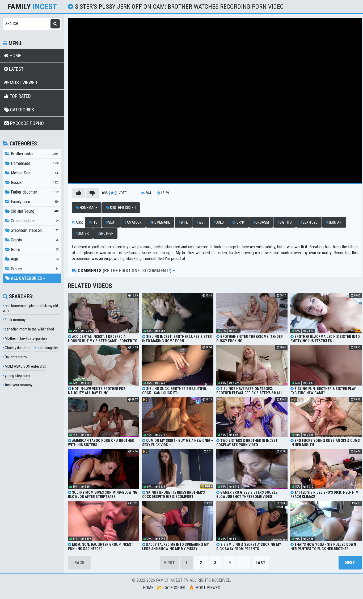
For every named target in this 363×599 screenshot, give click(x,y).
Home (15, 55)
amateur (133, 222)
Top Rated (20, 96)
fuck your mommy (18, 385)
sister (82, 233)
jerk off (334, 222)
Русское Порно (26, 123)
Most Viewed (23, 82)
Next (350, 562)
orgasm (261, 222)
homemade (160, 222)
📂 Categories (171, 587)
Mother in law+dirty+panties (26, 338)
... (244, 562)
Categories (21, 109)
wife (183, 222)
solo (219, 222)
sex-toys (309, 222)
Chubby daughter (17, 347)
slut (111, 222)
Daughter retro (15, 357)
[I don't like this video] (92, 193)
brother (105, 233)
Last (260, 562)
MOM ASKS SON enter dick (25, 366)
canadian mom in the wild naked (29, 329)
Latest (15, 69)
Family (32, 7)
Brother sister (122, 208)
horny (238, 222)
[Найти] (55, 23)
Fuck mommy (15, 319)
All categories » (27, 278)
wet (200, 222)
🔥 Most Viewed (204, 587)
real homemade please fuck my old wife (30, 308)
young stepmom (17, 375)
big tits (284, 222)
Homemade (88, 208)
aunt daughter (47, 347)
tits (93, 222)
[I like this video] (78, 193)
